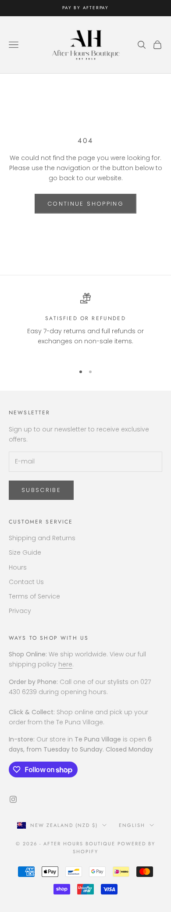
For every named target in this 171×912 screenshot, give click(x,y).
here (65, 664)
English (132, 825)
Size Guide (25, 552)
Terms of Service (34, 596)
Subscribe (41, 490)
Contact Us (26, 581)
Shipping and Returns (42, 538)
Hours (18, 567)
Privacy (20, 610)
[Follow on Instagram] (13, 799)
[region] (85, 325)
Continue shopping (85, 204)
